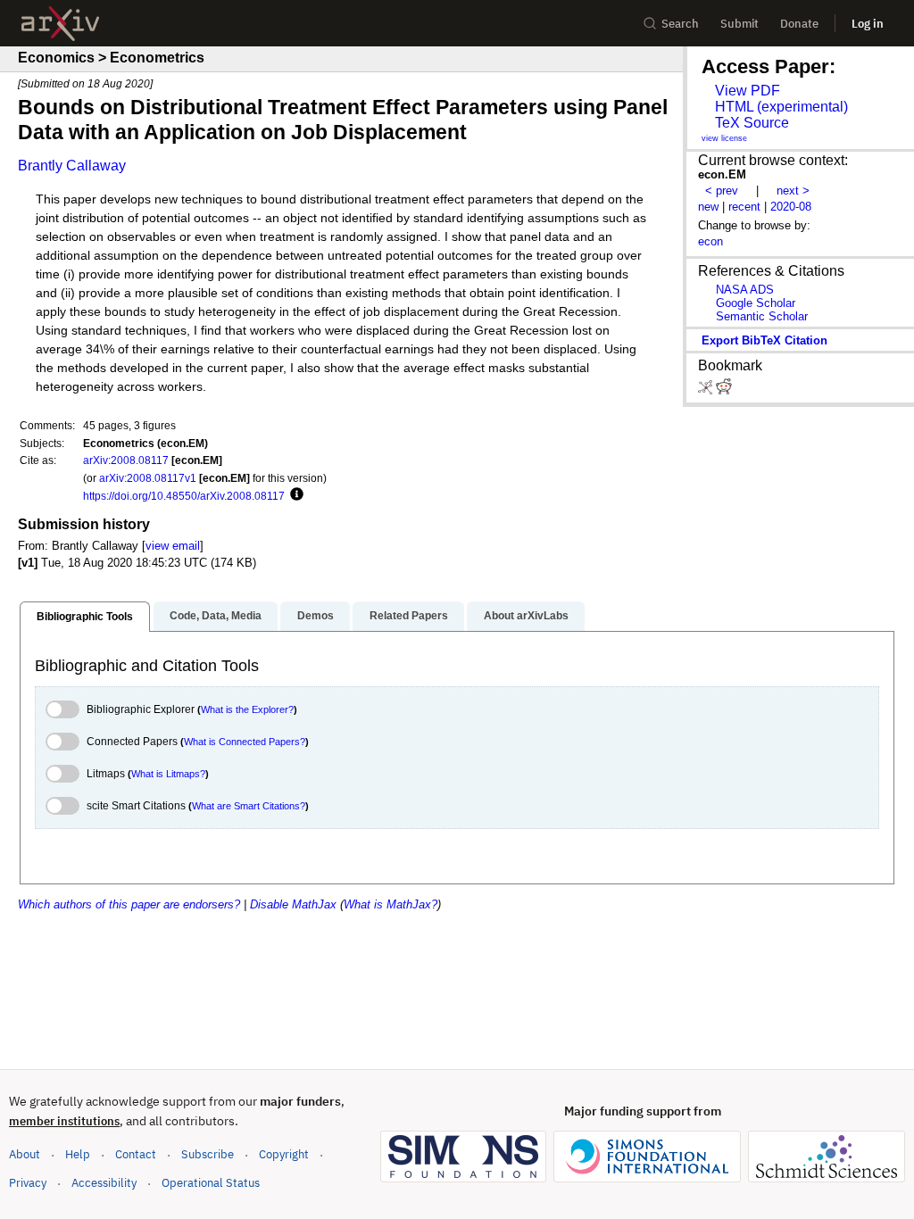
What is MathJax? (390, 904)
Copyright (284, 1154)
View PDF (747, 90)
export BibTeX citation (764, 340)
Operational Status (211, 1182)
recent (744, 206)
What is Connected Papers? (244, 741)
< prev (721, 190)
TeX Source (752, 122)
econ (710, 241)
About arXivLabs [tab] (526, 616)
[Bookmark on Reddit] (724, 390)
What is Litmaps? (168, 773)
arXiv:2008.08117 (126, 460)
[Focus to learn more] (294, 495)
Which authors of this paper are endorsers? (129, 904)
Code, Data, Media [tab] (216, 616)
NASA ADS (745, 289)
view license (724, 138)
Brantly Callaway (72, 165)
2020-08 (790, 206)
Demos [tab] (315, 616)
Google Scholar (755, 303)
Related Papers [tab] (409, 616)
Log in (868, 23)
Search (680, 23)
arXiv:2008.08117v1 (147, 478)
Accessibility (104, 1182)
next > (793, 190)
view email (172, 545)
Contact (135, 1154)
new (708, 206)
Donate (799, 23)
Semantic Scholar (762, 316)
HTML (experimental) (781, 106)
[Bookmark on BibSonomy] (707, 390)
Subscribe (207, 1154)
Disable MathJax (293, 904)
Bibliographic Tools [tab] (85, 616)
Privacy (27, 1182)
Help (77, 1154)
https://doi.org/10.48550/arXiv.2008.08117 (184, 496)
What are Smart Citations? (248, 805)
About (24, 1154)
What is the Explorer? (247, 709)
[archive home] (60, 23)
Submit (739, 23)
